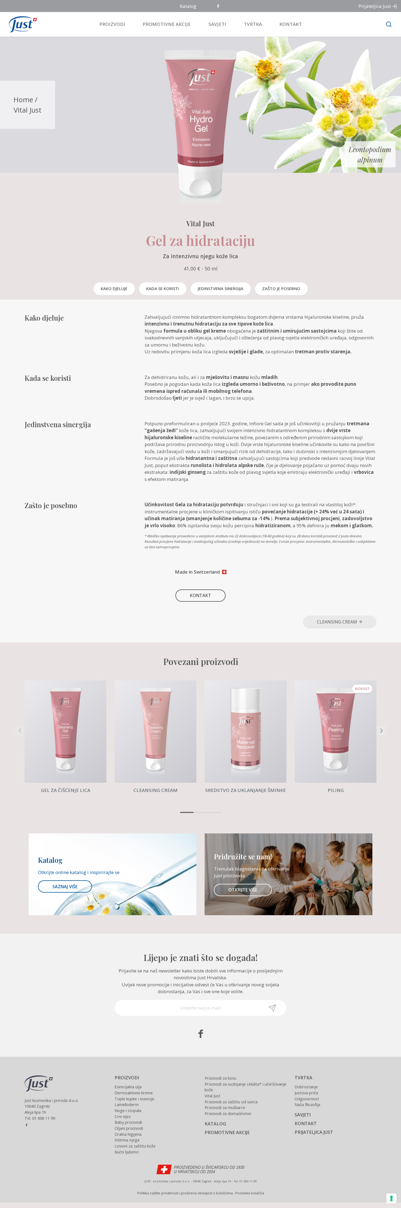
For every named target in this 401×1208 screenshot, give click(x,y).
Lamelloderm (127, 1104)
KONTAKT (200, 595)
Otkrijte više (242, 890)
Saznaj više (64, 887)
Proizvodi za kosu (220, 1078)
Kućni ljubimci (127, 1152)
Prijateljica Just (374, 6)
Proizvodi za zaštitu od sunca (231, 1101)
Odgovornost (307, 1098)
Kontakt (290, 24)
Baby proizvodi (128, 1122)
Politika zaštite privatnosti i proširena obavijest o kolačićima (185, 1193)
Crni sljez (123, 1116)
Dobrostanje (306, 1086)
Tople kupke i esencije (134, 1098)
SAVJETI (303, 1115)
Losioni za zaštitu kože (135, 1146)
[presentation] (19, 730)
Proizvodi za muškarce (225, 1107)
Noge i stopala (128, 1110)
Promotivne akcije (167, 24)
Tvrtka (253, 24)
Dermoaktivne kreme (134, 1092)
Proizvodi (112, 24)
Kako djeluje (114, 288)
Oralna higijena (128, 1134)
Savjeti (217, 24)
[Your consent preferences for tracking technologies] (391, 1198)
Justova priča (306, 1092)
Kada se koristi (162, 288)
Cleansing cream (337, 622)
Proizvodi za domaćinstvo (228, 1113)
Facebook (218, 6)
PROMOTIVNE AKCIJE (227, 1132)
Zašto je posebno (281, 288)
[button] (187, 812)
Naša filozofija (307, 1104)
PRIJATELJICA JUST (314, 1132)
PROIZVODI (127, 1078)
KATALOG (215, 1124)
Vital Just (27, 110)
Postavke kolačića (249, 1193)
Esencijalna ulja (128, 1086)
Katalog (188, 6)
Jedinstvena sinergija (220, 288)
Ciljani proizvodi (129, 1128)
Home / (25, 99)
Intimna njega (127, 1140)
